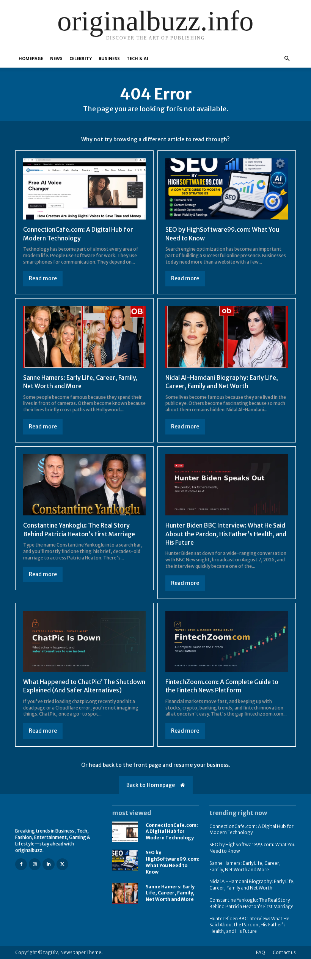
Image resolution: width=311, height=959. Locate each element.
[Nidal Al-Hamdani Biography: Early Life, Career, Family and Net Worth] (226, 337)
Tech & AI (137, 58)
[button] (287, 58)
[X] (62, 864)
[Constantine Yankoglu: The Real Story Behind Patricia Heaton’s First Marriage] (84, 485)
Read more (43, 278)
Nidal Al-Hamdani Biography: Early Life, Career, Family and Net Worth (252, 884)
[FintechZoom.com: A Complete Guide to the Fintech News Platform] (226, 641)
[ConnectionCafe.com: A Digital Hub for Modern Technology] (84, 189)
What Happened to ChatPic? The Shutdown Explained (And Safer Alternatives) (84, 686)
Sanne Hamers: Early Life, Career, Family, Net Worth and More (170, 893)
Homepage (31, 58)
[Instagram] (35, 864)
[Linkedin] (48, 864)
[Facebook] (21, 864)
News (56, 58)
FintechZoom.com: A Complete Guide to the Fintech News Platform (221, 686)
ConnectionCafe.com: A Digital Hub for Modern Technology (172, 831)
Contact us (284, 952)
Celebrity (80, 58)
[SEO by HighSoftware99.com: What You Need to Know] (226, 189)
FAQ (260, 952)
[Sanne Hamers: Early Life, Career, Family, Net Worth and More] (84, 337)
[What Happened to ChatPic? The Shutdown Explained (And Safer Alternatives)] (84, 641)
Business (109, 58)
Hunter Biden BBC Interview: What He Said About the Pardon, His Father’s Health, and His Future (225, 533)
